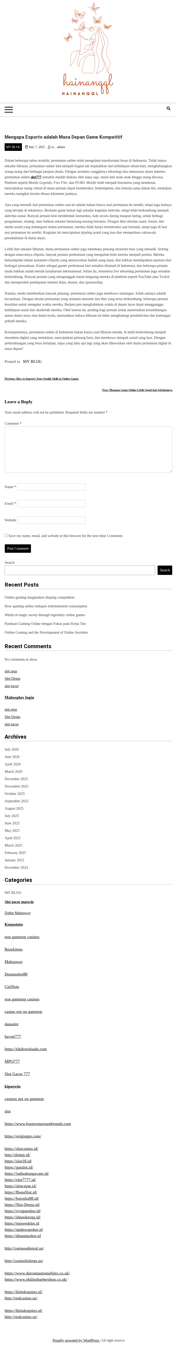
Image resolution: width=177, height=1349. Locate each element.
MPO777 (12, 1061)
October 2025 (15, 794)
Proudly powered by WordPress (76, 1340)
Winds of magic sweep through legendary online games (45, 615)
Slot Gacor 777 (17, 1073)
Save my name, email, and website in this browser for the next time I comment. (66, 536)
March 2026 (13, 771)
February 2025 (15, 853)
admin (61, 147)
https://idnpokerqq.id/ (23, 1217)
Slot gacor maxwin (19, 902)
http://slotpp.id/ (17, 1154)
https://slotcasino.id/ (21, 1148)
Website (10, 520)
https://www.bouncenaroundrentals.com (38, 1123)
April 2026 (13, 764)
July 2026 (12, 749)
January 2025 (14, 860)
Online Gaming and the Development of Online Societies (46, 632)
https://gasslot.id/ (19, 1167)
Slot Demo (12, 678)
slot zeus (11, 671)
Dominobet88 (16, 974)
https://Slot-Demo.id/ (22, 1204)
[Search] (168, 108)
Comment (13, 423)
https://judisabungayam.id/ (27, 1173)
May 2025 (12, 831)
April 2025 (13, 838)
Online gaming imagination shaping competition (39, 597)
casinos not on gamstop (24, 1098)
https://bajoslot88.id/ (22, 1198)
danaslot (11, 1024)
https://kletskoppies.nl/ (23, 1291)
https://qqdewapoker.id (24, 1229)
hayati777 (13, 1036)
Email (10, 503)
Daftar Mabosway (18, 913)
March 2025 (13, 845)
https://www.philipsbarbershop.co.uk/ (36, 1279)
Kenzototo (14, 924)
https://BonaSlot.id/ (21, 1192)
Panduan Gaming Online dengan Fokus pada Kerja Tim (45, 624)
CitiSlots (12, 986)
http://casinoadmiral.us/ (24, 1248)
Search (10, 562)
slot (8, 1111)
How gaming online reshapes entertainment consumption (46, 606)
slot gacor (12, 686)
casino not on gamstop (23, 1011)
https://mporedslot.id (22, 1223)
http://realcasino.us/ (21, 1298)
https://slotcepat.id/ (20, 1186)
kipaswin (13, 1086)
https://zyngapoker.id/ (23, 1211)
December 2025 (16, 779)
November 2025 (16, 786)
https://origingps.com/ (23, 1136)
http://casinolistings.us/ (24, 1260)
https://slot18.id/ (18, 1161)
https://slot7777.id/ (20, 1179)
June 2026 (12, 757)
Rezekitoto (14, 949)
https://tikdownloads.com (26, 1049)
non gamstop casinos (22, 936)
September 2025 (16, 801)
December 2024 (16, 867)
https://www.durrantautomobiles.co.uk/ (37, 1273)
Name (10, 487)
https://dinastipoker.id (23, 1235)
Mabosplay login (19, 697)
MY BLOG (13, 147)
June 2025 (12, 823)
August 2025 (14, 808)
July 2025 (12, 816)
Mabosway (14, 961)
